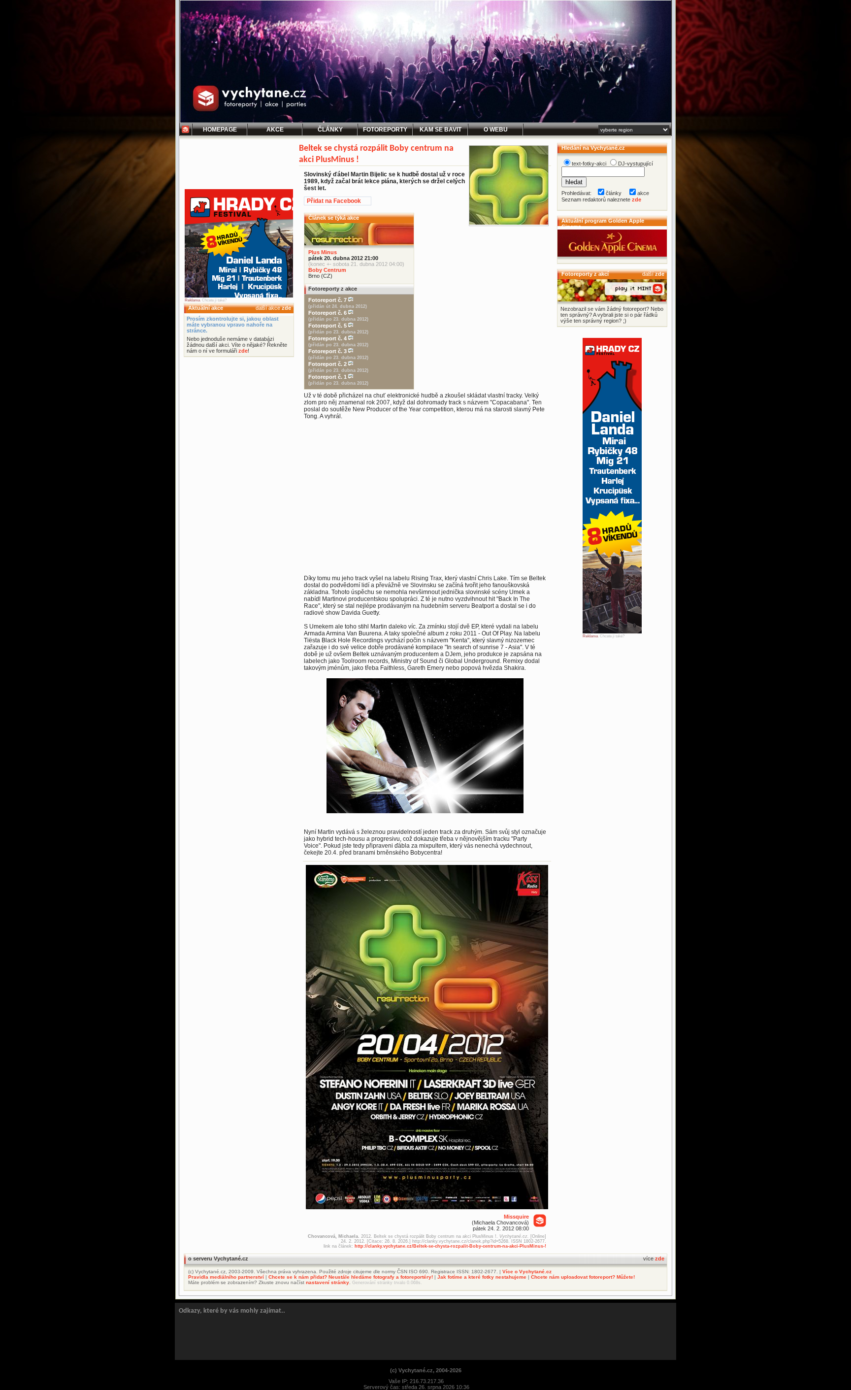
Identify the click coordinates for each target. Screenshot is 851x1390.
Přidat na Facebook (334, 201)
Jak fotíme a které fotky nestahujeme (481, 1277)
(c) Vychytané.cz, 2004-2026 (425, 1370)
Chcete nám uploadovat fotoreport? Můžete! (583, 1277)
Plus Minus (322, 252)
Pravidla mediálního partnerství (226, 1277)
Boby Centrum (327, 270)
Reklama (192, 300)
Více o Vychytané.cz (527, 1271)
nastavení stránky (327, 1282)
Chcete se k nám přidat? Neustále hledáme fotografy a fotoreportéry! (350, 1277)
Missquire (516, 1217)
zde (286, 308)
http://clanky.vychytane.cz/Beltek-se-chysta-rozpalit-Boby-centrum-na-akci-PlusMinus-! (450, 1246)
